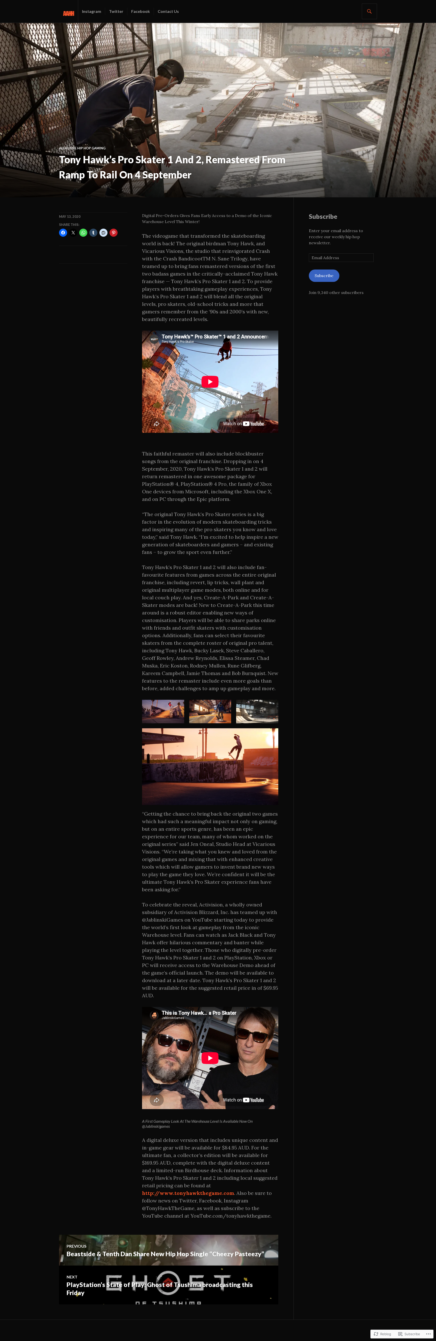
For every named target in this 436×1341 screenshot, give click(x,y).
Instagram (91, 11)
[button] (163, 711)
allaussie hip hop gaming (82, 148)
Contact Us (168, 11)
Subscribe (323, 216)
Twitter (116, 11)
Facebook (140, 11)
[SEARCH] (369, 11)
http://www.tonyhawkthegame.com (188, 1193)
